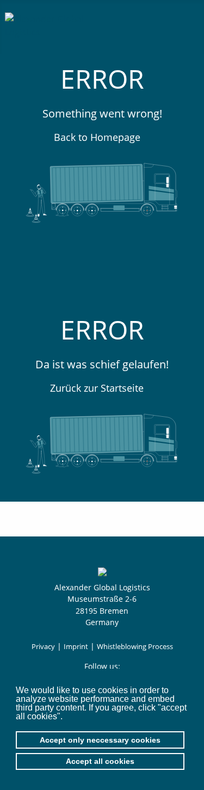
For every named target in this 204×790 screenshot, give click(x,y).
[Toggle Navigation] (186, 24)
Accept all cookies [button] (100, 761)
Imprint (76, 646)
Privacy (43, 646)
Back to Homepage (98, 137)
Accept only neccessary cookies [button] (100, 740)
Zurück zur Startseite (98, 387)
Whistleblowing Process (135, 646)
